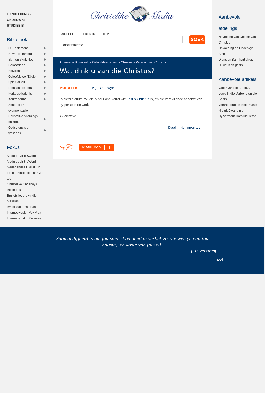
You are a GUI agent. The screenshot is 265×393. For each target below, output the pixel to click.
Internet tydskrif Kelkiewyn (25, 218)
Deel (172, 127)
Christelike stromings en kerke (23, 118)
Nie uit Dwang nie (231, 110)
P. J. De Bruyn (103, 88)
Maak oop (91, 147)
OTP (106, 34)
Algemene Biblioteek (74, 62)
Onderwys (16, 19)
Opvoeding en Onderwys (236, 48)
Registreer (73, 45)
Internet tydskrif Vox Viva (24, 212)
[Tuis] (132, 14)
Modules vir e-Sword (21, 155)
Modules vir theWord (21, 161)
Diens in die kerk (20, 87)
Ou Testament (18, 48)
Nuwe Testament (20, 53)
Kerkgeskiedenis (20, 93)
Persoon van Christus (151, 62)
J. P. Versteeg (203, 251)
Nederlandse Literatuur (23, 167)
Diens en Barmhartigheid (236, 59)
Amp (222, 53)
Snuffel (67, 34)
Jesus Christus (122, 62)
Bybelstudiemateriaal (22, 206)
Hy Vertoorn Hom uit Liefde (237, 116)
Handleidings (19, 14)
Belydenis (15, 70)
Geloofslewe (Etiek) (22, 76)
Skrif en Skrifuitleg (21, 59)
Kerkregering (17, 99)
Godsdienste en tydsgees (19, 130)
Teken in (88, 34)
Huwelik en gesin (231, 65)
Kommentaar (191, 127)
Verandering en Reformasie (238, 104)
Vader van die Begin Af (234, 87)
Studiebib (15, 25)
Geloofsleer (100, 62)
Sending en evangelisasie (18, 107)
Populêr (68, 88)
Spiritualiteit (16, 82)
